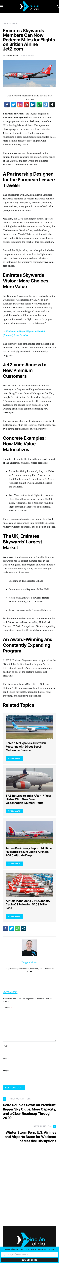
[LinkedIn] (33, 104)
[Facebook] (7, 104)
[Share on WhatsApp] (17, 928)
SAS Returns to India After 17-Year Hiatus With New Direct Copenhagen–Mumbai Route (28, 799)
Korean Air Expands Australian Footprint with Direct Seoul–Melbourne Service (26, 746)
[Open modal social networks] (23, 928)
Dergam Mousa (12, 56)
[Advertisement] (29, 1187)
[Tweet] (11, 928)
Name (5, 1046)
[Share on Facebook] (5, 928)
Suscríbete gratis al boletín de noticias (29, 1249)
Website (6, 1071)
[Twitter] (13, 104)
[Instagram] (20, 104)
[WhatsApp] (39, 104)
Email (5, 1058)
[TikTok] (52, 104)
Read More (14, 758)
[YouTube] (26, 104)
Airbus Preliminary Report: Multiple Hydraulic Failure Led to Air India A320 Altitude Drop (29, 851)
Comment (7, 1007)
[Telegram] (46, 104)
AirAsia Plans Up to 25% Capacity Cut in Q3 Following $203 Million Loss (28, 904)
